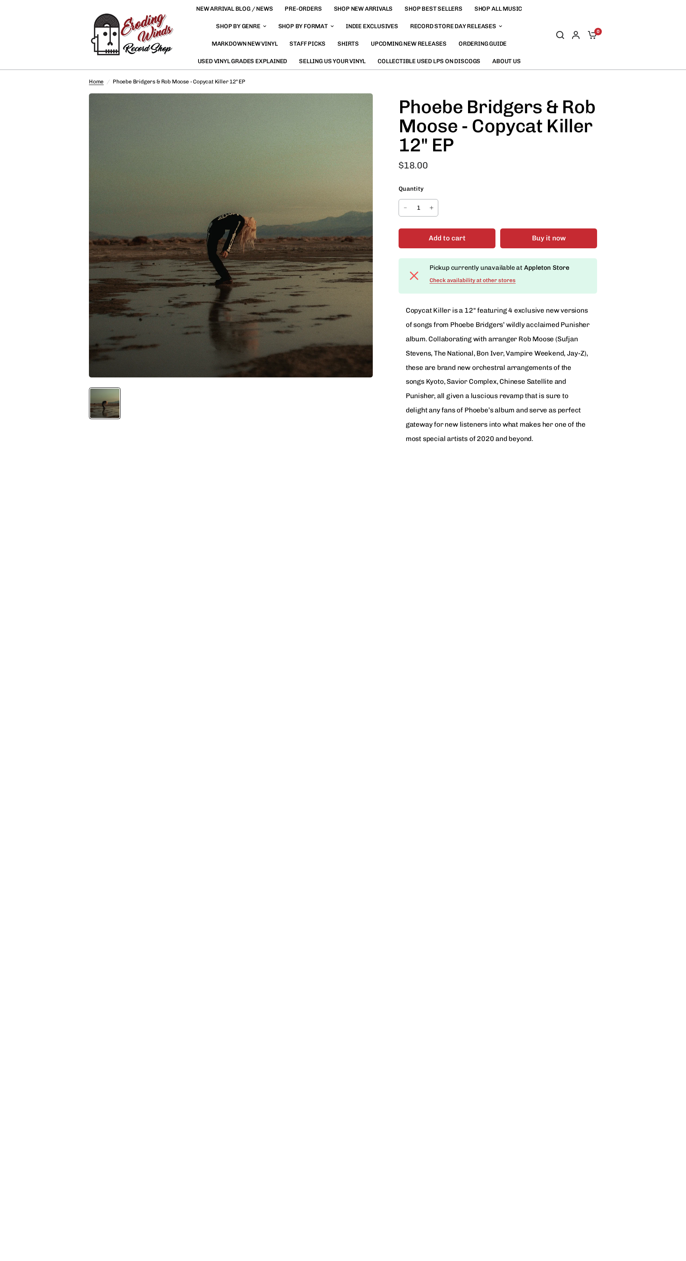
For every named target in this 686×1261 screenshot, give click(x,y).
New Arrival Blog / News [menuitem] (234, 8)
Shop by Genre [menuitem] (238, 26)
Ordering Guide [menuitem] (483, 43)
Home (96, 81)
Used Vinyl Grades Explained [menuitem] (242, 61)
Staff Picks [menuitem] (307, 43)
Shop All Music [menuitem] (498, 8)
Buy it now (549, 238)
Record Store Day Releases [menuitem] (453, 26)
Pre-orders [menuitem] (303, 8)
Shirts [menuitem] (348, 43)
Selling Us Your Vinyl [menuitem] (332, 61)
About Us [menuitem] (506, 61)
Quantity (411, 188)
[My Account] (576, 35)
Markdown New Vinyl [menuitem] (244, 43)
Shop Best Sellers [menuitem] (433, 8)
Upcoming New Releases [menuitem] (409, 43)
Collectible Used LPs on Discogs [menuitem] (429, 61)
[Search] (560, 35)
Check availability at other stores (473, 280)
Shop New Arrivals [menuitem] (363, 8)
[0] (590, 35)
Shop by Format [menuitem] (303, 26)
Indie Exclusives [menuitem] (372, 26)
